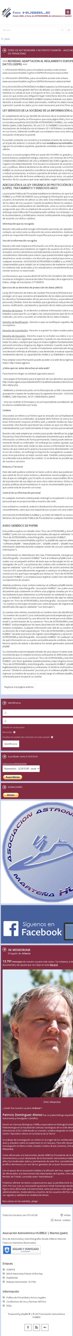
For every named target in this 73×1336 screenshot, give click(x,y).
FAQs (9, 1305)
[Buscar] (62, 30)
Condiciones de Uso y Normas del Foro (26, 1301)
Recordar (8, 732)
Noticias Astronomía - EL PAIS (21, 1281)
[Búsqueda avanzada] (69, 30)
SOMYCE (10, 1269)
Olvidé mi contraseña (13, 727)
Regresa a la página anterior (19, 686)
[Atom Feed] (36, 1327)
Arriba (67, 1215)
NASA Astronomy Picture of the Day (24, 1273)
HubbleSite (12, 1277)
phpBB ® (25, 1314)
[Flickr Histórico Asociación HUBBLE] (45, 1327)
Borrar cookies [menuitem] (62, 1220)
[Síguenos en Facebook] (28, 1327)
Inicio (7, 39)
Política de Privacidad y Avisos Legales (26, 1297)
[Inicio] (36, 12)
